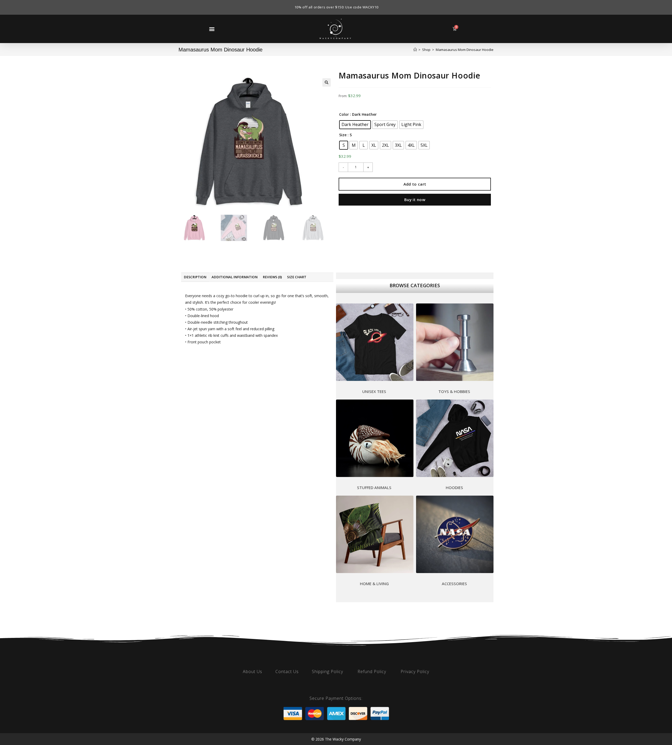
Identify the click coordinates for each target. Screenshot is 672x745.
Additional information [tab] (235, 277)
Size (342, 134)
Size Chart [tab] (296, 277)
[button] (211, 28)
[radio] (355, 125)
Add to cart (414, 184)
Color (344, 114)
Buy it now (414, 199)
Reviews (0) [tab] (272, 277)
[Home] (415, 49)
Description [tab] (195, 277)
